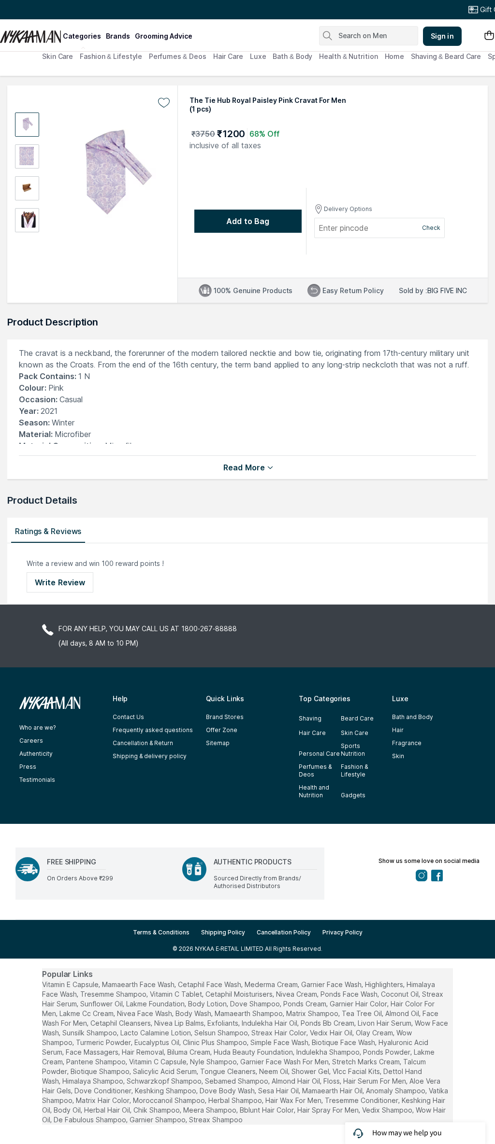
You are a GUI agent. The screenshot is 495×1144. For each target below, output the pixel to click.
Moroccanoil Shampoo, (169, 1100)
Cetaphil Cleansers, (121, 1023)
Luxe (258, 56)
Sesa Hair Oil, (279, 1091)
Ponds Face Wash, (349, 994)
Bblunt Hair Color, (267, 1110)
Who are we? (37, 727)
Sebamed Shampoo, (237, 1081)
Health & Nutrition (348, 56)
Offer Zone (221, 730)
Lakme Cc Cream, (87, 1013)
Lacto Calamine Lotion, (156, 1033)
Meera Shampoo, (210, 1110)
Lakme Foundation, (156, 1004)
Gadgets (353, 795)
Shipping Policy (223, 932)
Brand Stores (225, 716)
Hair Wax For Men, (294, 1100)
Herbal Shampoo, (235, 1100)
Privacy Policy (342, 932)
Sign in (442, 36)
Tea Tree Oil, (362, 1013)
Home (395, 56)
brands (118, 36)
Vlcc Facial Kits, (357, 1071)
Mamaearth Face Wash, (139, 984)
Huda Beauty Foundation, (254, 1052)
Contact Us (128, 716)
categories (82, 36)
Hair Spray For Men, (328, 1110)
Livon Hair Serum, (385, 1023)
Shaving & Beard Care (446, 56)
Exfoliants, (223, 1023)
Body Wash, (194, 1013)
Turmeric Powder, (104, 1042)
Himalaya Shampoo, (93, 1081)
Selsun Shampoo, (221, 1033)
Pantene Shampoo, (96, 1062)
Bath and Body (412, 716)
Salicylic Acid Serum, (165, 1071)
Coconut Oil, (400, 994)
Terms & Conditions (161, 932)
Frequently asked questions (153, 730)
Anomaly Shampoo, (396, 1091)
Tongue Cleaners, (228, 1071)
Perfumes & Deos (177, 56)
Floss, (332, 1081)
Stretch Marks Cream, (366, 1062)
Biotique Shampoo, (101, 1071)
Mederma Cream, (272, 984)
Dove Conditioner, (103, 1091)
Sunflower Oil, (102, 1004)
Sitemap (218, 743)
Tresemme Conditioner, (362, 1100)
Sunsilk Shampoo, (90, 1033)
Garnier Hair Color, (359, 1004)
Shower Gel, (311, 1071)
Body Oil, (68, 1110)
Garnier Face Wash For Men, (285, 1062)
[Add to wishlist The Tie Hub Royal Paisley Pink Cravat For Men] (164, 103)
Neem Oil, (274, 1071)
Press (27, 766)
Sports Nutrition (353, 749)
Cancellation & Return (143, 743)
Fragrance (407, 743)
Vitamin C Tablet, (177, 994)
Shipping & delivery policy (150, 756)
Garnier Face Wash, (332, 984)
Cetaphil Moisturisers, (239, 994)
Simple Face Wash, (280, 1042)
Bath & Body (292, 56)
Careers (31, 740)
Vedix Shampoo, (388, 1110)
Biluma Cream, (189, 1052)
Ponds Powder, (387, 1052)
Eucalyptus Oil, (157, 1042)
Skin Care (57, 56)
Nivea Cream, (297, 994)
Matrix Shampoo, (313, 1013)
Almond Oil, (403, 1013)
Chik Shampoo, (157, 1110)
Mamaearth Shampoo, (249, 1013)
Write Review (60, 582)
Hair (398, 730)
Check (431, 227)
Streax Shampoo (216, 1120)
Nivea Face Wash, (145, 1013)
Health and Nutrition (314, 791)
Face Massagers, (93, 1052)
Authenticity (36, 753)
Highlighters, (385, 984)
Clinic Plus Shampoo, (215, 1042)
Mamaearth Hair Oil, (333, 1091)
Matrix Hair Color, (103, 1100)
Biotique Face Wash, (344, 1042)
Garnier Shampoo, (158, 1120)
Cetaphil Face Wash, (210, 984)
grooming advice (163, 36)
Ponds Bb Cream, (328, 1023)
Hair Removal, (143, 1052)
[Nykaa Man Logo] (30, 33)
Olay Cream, (375, 1033)
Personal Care (319, 753)
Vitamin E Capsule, (71, 984)
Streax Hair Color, (279, 1033)
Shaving (310, 718)
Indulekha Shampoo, (328, 1052)
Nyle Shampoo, (214, 1062)
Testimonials (37, 779)
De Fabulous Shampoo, (91, 1120)
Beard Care (357, 718)
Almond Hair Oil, (296, 1081)
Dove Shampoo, (255, 1004)
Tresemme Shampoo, (114, 994)
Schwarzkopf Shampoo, (165, 1081)
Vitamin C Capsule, (158, 1062)
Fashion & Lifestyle (111, 56)
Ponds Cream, (305, 1004)
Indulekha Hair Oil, (270, 1023)
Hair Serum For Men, (375, 1081)
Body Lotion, (208, 1004)
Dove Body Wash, (228, 1091)
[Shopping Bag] (489, 35)
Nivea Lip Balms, (179, 1023)
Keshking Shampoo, (166, 1091)
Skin (398, 756)
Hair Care (228, 56)
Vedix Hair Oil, (332, 1033)
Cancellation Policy (284, 932)
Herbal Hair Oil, (107, 1110)
